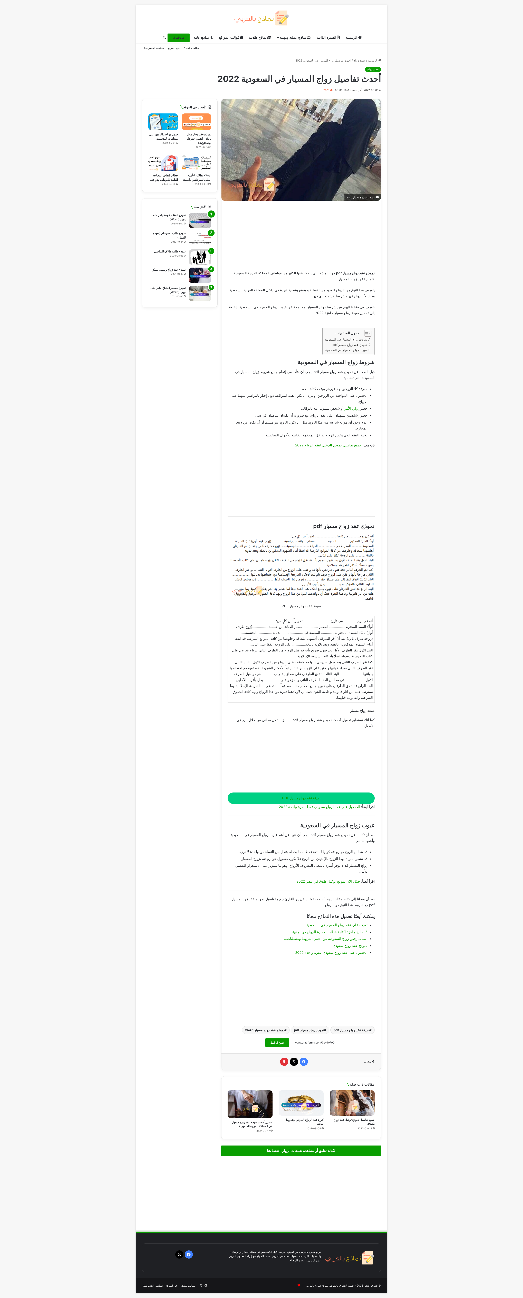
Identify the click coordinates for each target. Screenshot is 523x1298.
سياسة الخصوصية (154, 47)
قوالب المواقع (229, 37)
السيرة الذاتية (327, 37)
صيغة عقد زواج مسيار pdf (351, 1030)
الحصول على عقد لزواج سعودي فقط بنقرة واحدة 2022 (319, 807)
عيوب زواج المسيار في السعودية (346, 350)
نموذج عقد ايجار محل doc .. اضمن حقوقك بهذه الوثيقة (199, 138)
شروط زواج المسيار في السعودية (346, 339)
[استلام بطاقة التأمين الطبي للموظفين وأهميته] (196, 163)
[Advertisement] (301, 235)
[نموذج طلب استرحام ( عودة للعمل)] (200, 239)
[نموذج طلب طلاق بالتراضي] (200, 257)
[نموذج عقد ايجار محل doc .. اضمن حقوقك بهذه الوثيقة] (196, 121)
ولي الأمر (351, 408)
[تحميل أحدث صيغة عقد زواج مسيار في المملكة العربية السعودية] (250, 1104)
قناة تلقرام (178, 37)
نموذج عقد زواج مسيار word (264, 1030)
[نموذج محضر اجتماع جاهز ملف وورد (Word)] (200, 293)
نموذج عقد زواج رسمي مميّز (169, 269)
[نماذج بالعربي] (262, 18)
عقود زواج (359, 60)
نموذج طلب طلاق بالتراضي (170, 251)
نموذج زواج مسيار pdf (309, 1030)
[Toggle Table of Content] (365, 333)
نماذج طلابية (258, 37)
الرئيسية (351, 37)
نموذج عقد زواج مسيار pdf (349, 345)
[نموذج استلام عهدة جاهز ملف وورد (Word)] (200, 220)
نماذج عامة (201, 37)
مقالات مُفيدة (191, 47)
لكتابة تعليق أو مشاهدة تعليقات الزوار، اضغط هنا (301, 1151)
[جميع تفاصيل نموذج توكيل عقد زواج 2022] (352, 1103)
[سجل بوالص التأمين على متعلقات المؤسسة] (163, 121)
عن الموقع (174, 47)
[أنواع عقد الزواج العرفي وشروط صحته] (301, 1103)
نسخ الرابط (277, 1042)
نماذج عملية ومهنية (293, 37)
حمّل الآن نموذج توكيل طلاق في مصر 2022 (328, 881)
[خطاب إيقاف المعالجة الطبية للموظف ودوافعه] (163, 163)
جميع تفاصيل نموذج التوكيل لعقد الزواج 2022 (328, 445)
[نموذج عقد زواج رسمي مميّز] (200, 275)
